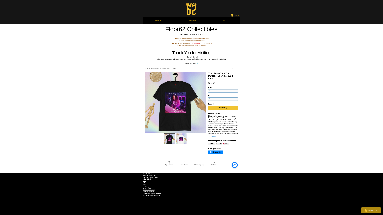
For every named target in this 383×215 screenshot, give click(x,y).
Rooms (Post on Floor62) (150, 177)
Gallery (223, 59)
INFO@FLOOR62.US (149, 175)
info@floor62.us (198, 59)
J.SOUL (153, 193)
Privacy (145, 186)
